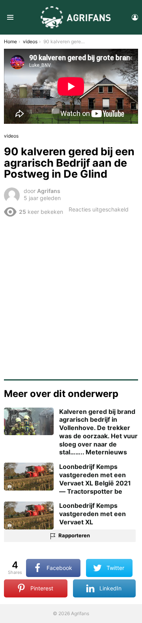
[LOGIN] (135, 17)
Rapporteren (74, 535)
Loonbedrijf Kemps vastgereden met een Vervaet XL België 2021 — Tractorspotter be (95, 479)
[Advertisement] (71, 295)
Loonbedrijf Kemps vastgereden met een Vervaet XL (92, 514)
